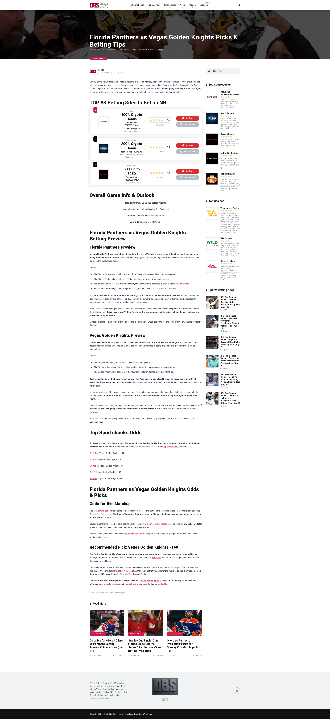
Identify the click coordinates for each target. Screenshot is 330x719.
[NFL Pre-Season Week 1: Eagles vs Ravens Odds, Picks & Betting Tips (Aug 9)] (212, 348)
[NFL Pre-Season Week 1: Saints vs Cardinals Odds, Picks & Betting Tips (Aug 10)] (212, 308)
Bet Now (189, 118)
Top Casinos (153, 5)
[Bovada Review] (103, 179)
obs (102, 70)
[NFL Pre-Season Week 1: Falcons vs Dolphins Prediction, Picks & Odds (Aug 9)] (212, 367)
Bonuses (204, 5)
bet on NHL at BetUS (127, 571)
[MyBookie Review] (212, 164)
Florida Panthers (98, 593)
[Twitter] (237, 690)
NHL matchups (182, 284)
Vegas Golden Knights (116, 593)
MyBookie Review (229, 153)
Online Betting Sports (150, 580)
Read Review (189, 124)
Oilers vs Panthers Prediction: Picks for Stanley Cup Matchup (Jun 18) (183, 645)
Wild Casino (226, 238)
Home (92, 50)
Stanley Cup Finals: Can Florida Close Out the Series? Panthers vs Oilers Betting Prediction (145, 645)
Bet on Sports (169, 5)
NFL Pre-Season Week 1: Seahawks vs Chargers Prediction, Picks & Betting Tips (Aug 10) (229, 322)
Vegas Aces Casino (229, 208)
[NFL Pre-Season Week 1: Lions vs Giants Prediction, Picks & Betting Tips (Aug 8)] (212, 385)
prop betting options (132, 533)
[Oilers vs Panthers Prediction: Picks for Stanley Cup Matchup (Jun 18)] (184, 623)
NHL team (156, 557)
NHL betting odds (101, 511)
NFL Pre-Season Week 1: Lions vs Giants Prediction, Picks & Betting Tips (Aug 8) (230, 379)
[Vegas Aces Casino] (212, 219)
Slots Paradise (227, 261)
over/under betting (158, 524)
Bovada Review (227, 134)
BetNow (93, 478)
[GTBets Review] (212, 185)
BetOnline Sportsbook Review (230, 93)
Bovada (93, 459)
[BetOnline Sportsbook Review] (103, 126)
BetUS (92, 472)
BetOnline (94, 453)
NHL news (98, 405)
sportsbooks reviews (109, 584)
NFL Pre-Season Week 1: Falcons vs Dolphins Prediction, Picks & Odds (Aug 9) (230, 361)
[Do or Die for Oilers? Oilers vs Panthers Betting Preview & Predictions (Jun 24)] (107, 623)
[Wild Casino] (212, 249)
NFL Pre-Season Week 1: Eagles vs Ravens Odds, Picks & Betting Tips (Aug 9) (230, 342)
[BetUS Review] (103, 153)
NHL (92, 85)
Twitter (164, 584)
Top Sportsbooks (136, 5)
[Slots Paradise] (212, 272)
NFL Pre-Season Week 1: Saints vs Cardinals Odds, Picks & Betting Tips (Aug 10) (230, 302)
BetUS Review (227, 113)
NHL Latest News (109, 50)
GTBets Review (227, 174)
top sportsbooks (171, 446)
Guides (192, 5)
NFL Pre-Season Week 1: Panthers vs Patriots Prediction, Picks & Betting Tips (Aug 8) (230, 398)
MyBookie (94, 466)
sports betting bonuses (135, 584)
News (182, 5)
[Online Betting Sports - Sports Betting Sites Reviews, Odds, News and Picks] (99, 4)
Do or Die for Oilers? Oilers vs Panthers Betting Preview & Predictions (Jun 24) (106, 645)
